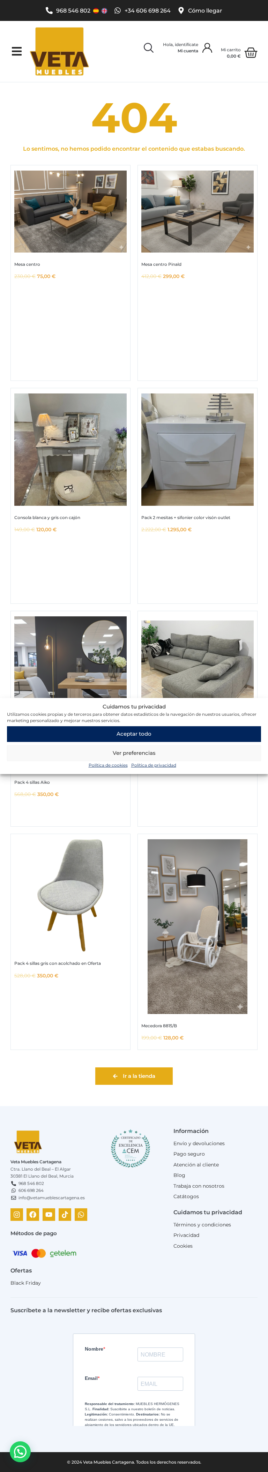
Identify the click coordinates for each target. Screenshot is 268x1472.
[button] (16, 51)
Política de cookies (108, 765)
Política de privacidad (153, 765)
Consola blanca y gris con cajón (47, 517)
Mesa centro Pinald (161, 264)
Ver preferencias (134, 753)
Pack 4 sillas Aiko (32, 782)
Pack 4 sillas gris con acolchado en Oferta (57, 963)
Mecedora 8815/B (159, 1025)
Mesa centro (27, 264)
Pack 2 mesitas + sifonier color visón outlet (185, 517)
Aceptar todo (134, 733)
